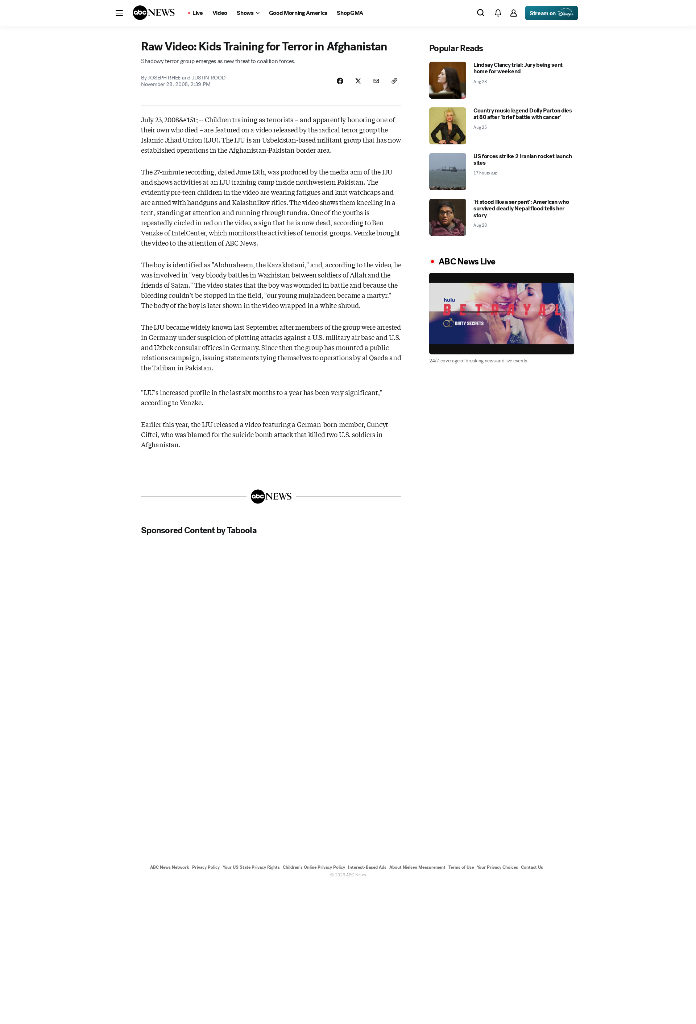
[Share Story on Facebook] (340, 81)
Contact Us (532, 867)
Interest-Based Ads (367, 867)
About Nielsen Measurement (417, 867)
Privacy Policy (206, 867)
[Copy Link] (394, 81)
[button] (119, 13)
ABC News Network (169, 867)
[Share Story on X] (358, 81)
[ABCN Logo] (154, 12)
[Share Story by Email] (376, 81)
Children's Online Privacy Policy (314, 867)
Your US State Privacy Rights (251, 867)
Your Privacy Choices (497, 867)
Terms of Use (461, 867)
